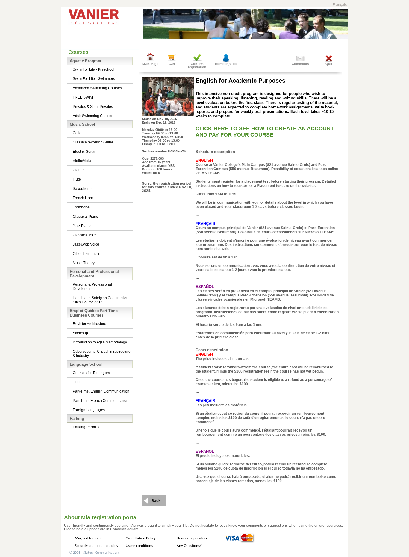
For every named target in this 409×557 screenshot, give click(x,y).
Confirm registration (197, 65)
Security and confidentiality (96, 546)
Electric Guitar (84, 151)
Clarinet (79, 170)
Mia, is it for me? (88, 538)
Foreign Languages (89, 410)
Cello (77, 133)
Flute (77, 179)
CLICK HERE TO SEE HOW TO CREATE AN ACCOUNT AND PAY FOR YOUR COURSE (265, 131)
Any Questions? (189, 546)
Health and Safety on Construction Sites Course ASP (100, 300)
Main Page (150, 64)
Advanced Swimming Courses (97, 88)
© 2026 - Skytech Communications (94, 553)
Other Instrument (86, 254)
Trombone (81, 207)
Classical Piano (85, 216)
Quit (328, 64)
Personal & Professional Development (92, 286)
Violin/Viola (82, 161)
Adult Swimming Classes (93, 116)
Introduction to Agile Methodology (100, 342)
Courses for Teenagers (91, 373)
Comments (300, 64)
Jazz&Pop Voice (86, 244)
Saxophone (82, 189)
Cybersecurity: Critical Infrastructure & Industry (102, 353)
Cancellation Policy (141, 538)
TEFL (77, 382)
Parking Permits (86, 427)
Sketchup (80, 333)
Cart (172, 64)
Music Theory (84, 263)
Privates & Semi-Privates (93, 107)
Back (156, 501)
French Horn (83, 198)
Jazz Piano (82, 226)
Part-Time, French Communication (100, 401)
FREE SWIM (83, 97)
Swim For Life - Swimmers (94, 79)
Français (340, 5)
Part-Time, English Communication (101, 391)
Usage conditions (139, 546)
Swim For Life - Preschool (93, 69)
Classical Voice (85, 235)
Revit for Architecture (89, 324)
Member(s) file (226, 64)
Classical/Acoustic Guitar (93, 142)
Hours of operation (192, 538)
